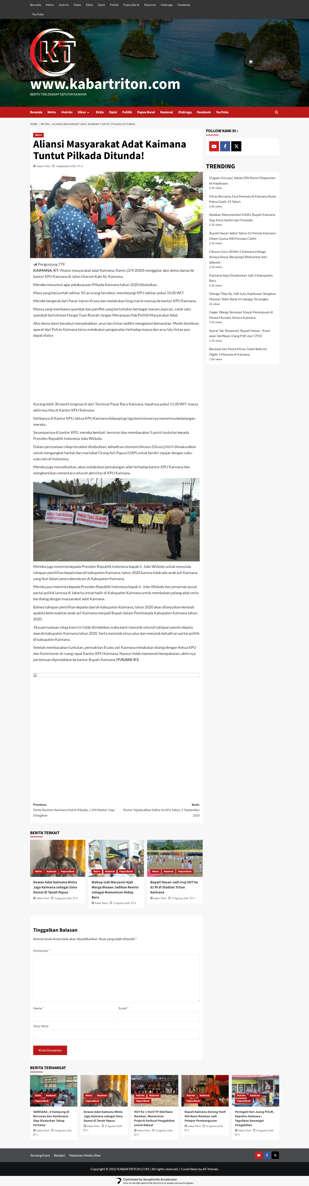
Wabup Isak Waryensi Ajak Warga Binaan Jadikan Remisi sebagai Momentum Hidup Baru (115, 890)
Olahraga (167, 5)
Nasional (150, 5)
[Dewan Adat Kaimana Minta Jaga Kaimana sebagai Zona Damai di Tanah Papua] (58, 858)
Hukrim (64, 5)
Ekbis (89, 5)
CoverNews (189, 1169)
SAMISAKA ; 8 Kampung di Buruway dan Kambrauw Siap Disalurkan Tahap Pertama (51, 1118)
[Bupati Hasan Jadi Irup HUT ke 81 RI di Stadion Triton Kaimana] (175, 858)
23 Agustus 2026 (62, 1130)
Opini (101, 5)
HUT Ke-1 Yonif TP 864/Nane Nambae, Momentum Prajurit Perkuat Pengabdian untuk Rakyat (154, 1118)
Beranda (35, 5)
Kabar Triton (44, 166)
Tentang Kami (40, 1155)
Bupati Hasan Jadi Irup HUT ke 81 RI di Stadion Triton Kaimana (174, 887)
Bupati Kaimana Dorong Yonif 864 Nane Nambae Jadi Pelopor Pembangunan (205, 1116)
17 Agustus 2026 (121, 903)
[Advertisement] (116, 369)
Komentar (41, 950)
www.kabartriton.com (105, 84)
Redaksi (59, 1155)
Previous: (74, 810)
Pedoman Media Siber (85, 1155)
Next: (161, 810)
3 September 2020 (66, 166)
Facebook (183, 5)
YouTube (38, 14)
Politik (114, 5)
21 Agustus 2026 (62, 898)
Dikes (77, 5)
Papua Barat (131, 5)
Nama (38, 1008)
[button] (276, 112)
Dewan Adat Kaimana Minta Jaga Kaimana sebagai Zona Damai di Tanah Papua (55, 887)
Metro (50, 5)
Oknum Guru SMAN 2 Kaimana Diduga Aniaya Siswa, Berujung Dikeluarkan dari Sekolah (238, 256)
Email (123, 1008)
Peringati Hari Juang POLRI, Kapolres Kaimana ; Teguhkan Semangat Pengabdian (254, 1118)
